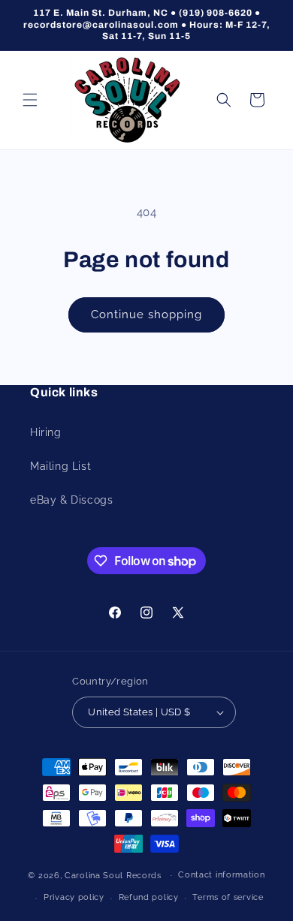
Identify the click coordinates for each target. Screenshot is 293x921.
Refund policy (149, 897)
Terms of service (227, 897)
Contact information (221, 875)
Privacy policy (74, 897)
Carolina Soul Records (113, 875)
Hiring (46, 432)
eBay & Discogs (71, 500)
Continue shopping (146, 314)
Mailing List (60, 466)
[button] (30, 99)
